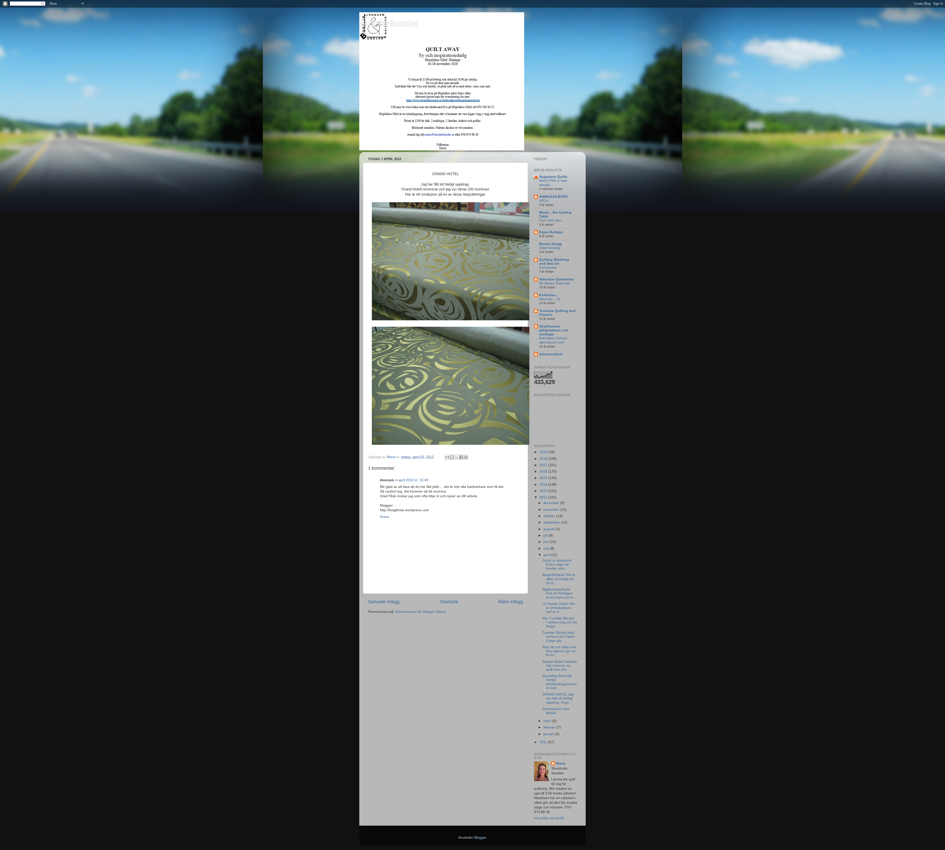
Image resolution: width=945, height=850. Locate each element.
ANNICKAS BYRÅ (553, 197)
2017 (543, 465)
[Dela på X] (456, 457)
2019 (543, 452)
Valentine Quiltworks (556, 279)
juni (546, 542)
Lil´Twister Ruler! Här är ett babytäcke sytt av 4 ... (558, 608)
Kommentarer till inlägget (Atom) (420, 612)
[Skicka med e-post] (447, 457)
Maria (560, 763)
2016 (543, 471)
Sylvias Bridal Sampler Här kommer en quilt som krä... (559, 665)
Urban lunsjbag (549, 248)
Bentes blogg (550, 244)
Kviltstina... (548, 295)
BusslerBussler (388, 23)
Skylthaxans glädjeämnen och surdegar (553, 330)
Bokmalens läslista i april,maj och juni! (553, 340)
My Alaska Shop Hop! (554, 283)
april (547, 555)
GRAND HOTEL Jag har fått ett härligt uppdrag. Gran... (558, 698)
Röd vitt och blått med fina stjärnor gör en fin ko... (559, 651)
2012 (543, 497)
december (551, 503)
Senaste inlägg (384, 601)
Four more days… (552, 220)
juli (546, 535)
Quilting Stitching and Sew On (554, 261)
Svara (384, 517)
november (551, 509)
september (552, 522)
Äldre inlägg (510, 601)
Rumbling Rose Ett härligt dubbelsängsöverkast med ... (559, 682)
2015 (543, 478)
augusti (549, 529)
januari (549, 734)
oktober (549, 516)
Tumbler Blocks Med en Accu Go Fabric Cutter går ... (558, 636)
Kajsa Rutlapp (551, 232)
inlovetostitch (551, 354)
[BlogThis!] (451, 457)
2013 (543, 491)
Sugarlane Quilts (553, 177)
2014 (543, 484)
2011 (543, 742)
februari (549, 727)
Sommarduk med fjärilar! (555, 711)
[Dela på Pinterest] (465, 457)
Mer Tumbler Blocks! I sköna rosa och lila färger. (559, 622)
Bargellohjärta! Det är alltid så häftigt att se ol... (559, 579)
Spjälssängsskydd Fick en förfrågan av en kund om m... (559, 593)
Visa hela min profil (549, 818)
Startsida (449, 601)
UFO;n (544, 200)
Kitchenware (548, 267)
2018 (543, 459)
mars (547, 721)
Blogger (480, 837)
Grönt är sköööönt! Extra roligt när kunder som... (557, 564)
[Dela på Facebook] (461, 457)
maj (546, 548)
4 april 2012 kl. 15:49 (411, 480)
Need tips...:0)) (549, 299)
